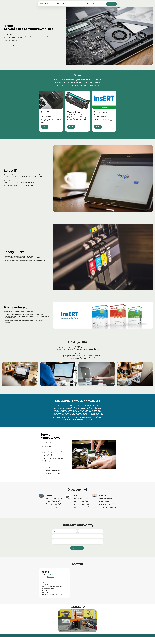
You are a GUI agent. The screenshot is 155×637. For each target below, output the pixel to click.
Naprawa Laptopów (91, 3)
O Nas (58, 3)
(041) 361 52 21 (51, 575)
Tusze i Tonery (72, 3)
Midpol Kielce (47, 3)
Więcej (44, 126)
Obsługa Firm (65, 3)
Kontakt (100, 3)
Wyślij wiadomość (77, 548)
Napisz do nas (111, 3)
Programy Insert (81, 3)
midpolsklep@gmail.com (51, 578)
